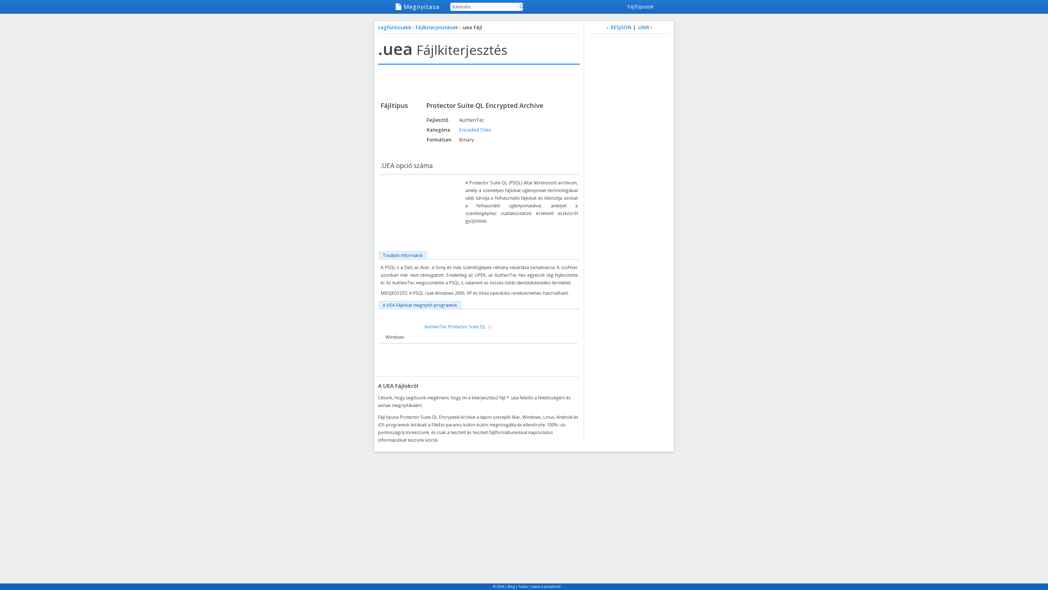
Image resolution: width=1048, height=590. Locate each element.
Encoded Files (475, 129)
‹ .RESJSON (619, 27)
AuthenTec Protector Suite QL (455, 327)
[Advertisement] (479, 82)
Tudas (523, 586)
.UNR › (644, 27)
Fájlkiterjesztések (436, 27)
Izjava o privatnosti (546, 586)
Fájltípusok (640, 6)
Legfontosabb (395, 27)
